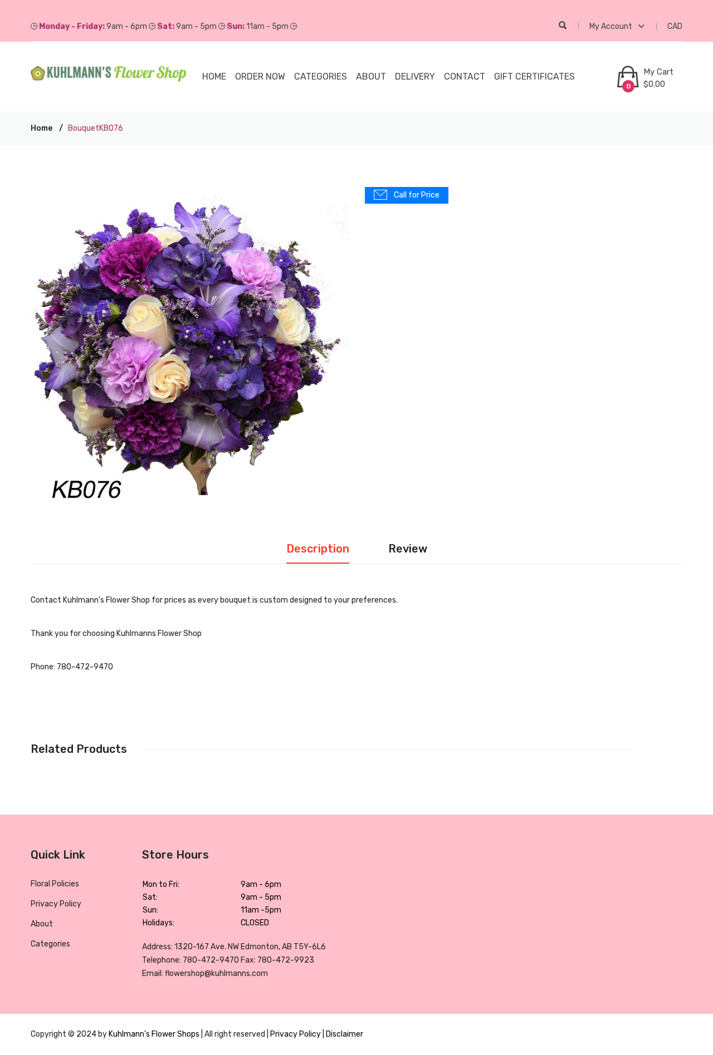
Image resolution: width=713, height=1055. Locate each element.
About (371, 76)
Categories (50, 944)
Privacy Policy (56, 904)
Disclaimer (344, 1034)
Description (317, 548)
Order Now (260, 76)
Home (214, 76)
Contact (464, 76)
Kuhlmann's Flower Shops (155, 1034)
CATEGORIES (320, 76)
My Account (611, 26)
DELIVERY (415, 76)
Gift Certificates (534, 76)
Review (407, 548)
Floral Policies (55, 884)
